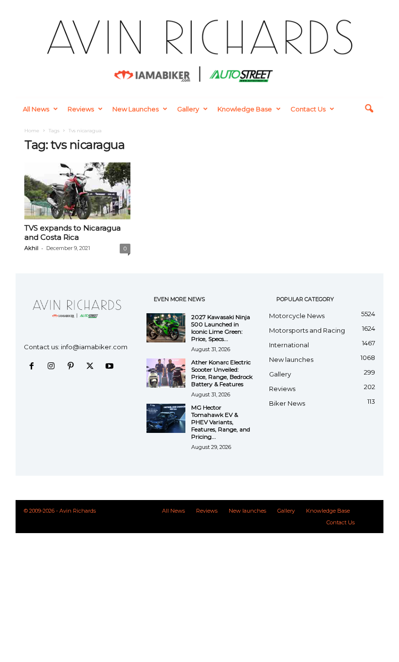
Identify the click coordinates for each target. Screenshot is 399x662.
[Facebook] (33, 367)
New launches (135, 109)
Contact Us (308, 109)
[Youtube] (111, 367)
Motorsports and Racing (307, 330)
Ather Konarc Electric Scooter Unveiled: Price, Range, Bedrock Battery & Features (222, 373)
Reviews (81, 109)
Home (31, 130)
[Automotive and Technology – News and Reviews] (199, 48)
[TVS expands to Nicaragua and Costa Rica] (77, 190)
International (289, 345)
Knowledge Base (245, 109)
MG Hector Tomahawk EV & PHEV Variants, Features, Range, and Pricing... (220, 422)
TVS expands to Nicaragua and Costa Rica (72, 232)
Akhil (31, 248)
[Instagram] (53, 367)
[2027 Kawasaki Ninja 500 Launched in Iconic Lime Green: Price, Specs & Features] (165, 327)
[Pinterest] (72, 367)
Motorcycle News (297, 316)
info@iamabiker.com (94, 347)
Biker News (287, 403)
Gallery (188, 109)
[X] (92, 367)
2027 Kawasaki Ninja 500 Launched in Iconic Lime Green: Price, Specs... (220, 327)
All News (36, 109)
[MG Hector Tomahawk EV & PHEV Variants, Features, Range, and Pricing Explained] (165, 418)
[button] (369, 109)
